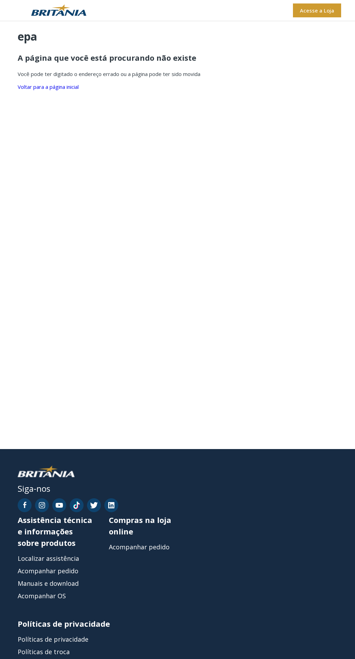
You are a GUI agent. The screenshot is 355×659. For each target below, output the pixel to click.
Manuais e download (48, 583)
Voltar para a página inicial (48, 86)
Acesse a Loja (317, 10)
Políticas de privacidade (53, 639)
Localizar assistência (48, 558)
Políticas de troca (44, 652)
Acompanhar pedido (48, 571)
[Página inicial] (50, 10)
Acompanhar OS (42, 596)
